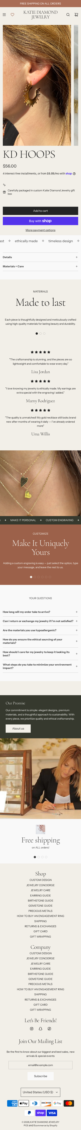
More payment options (40, 230)
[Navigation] (4, 15)
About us (18, 728)
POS (26, 1125)
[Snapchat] (40, 1029)
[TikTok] (49, 1029)
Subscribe (40, 1076)
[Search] (68, 15)
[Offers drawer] (12, 15)
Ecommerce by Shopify (45, 1125)
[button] (37, 333)
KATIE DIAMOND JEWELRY (40, 14)
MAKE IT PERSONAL (15, 520)
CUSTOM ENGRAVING (51, 520)
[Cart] (76, 15)
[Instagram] (32, 1029)
